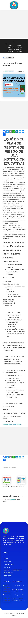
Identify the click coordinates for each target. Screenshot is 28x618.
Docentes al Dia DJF (9, 71)
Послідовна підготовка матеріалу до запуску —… (18, 590)
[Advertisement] (14, 24)
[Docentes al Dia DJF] (14, 5)
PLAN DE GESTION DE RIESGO (12, 424)
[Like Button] (16, 83)
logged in (12, 499)
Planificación (9, 57)
